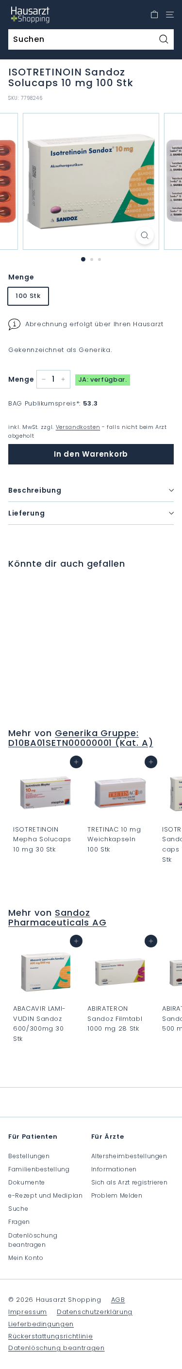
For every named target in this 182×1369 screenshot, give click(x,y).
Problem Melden (117, 1195)
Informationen (114, 1169)
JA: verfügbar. (102, 379)
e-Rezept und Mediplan (45, 1195)
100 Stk (28, 295)
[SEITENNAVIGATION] (170, 14)
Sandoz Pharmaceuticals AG (57, 917)
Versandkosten (78, 427)
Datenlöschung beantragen (32, 1240)
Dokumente (26, 1182)
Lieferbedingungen (41, 1324)
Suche (18, 1208)
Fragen (19, 1222)
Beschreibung (34, 490)
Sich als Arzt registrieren (129, 1182)
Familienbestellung (39, 1169)
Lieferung (26, 513)
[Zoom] (145, 235)
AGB (118, 1299)
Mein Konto (26, 1258)
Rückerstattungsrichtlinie (50, 1336)
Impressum (27, 1311)
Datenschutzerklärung (94, 1311)
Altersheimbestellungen (129, 1156)
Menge (21, 277)
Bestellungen (29, 1156)
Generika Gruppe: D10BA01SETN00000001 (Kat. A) (80, 738)
